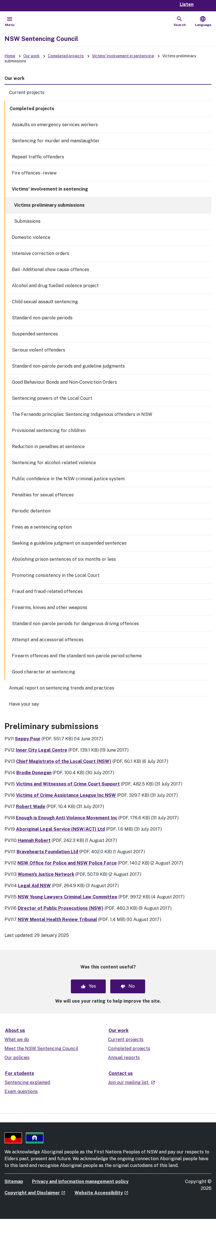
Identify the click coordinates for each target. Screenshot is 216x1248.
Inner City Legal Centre (41, 750)
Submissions (27, 221)
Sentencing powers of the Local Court (52, 398)
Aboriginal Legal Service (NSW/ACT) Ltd (60, 829)
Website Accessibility (102, 1192)
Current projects (26, 92)
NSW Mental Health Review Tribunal (57, 919)
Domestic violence (31, 237)
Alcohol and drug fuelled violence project (55, 285)
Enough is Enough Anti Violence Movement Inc (66, 818)
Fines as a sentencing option (42, 527)
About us (15, 1030)
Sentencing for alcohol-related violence (54, 462)
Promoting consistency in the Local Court (56, 575)
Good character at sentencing (43, 672)
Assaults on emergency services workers (55, 124)
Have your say (24, 704)
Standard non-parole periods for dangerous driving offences (75, 623)
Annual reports (124, 1057)
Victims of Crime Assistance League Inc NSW (66, 795)
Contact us (121, 1073)
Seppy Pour (27, 738)
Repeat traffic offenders (38, 157)
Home (9, 56)
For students (19, 1073)
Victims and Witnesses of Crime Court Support (68, 784)
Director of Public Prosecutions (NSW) (61, 908)
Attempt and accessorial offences (48, 639)
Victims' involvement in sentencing (123, 56)
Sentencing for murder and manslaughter (56, 140)
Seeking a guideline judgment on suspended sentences (69, 543)
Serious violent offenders (38, 350)
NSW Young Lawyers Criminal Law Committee (67, 897)
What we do (16, 1039)
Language (203, 21)
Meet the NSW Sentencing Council (41, 1048)
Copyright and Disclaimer (35, 1192)
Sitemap (13, 1181)
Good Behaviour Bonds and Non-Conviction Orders (64, 382)
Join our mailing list (131, 1082)
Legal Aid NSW (34, 885)
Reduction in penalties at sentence (48, 446)
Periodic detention (31, 511)
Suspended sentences (35, 334)
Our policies (17, 1057)
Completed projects (66, 56)
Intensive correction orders (40, 253)
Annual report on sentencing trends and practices (61, 688)
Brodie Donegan (33, 772)
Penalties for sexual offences (43, 495)
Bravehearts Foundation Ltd (47, 851)
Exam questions (21, 1091)
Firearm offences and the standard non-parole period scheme (77, 655)
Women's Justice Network (46, 874)
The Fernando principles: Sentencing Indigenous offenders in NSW (82, 414)
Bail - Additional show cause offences (50, 269)
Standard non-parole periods (42, 317)
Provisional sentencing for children (49, 430)
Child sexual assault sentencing (45, 301)
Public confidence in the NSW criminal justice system (68, 478)
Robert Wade (30, 806)
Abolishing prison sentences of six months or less (64, 559)
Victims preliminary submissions (49, 205)
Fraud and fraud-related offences (47, 591)
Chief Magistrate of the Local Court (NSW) (63, 761)
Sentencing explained (27, 1082)
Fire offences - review (34, 173)
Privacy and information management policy (80, 1181)
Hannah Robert (34, 840)
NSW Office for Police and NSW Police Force (67, 863)
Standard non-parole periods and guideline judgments (68, 366)
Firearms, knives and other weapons (49, 607)
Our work (31, 56)
